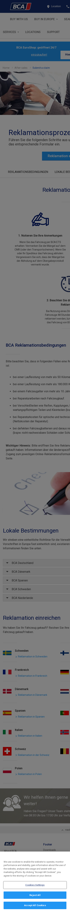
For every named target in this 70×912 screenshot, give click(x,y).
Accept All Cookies (35, 905)
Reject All (34, 895)
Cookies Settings (35, 885)
